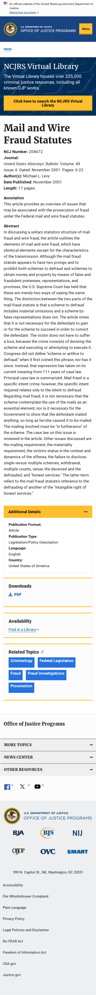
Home (8, 49)
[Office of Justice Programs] (10, 29)
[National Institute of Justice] (77, 836)
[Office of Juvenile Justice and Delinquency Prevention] (18, 855)
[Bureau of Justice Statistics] (47, 839)
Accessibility (13, 885)
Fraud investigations (46, 673)
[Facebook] (9, 788)
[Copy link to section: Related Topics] (41, 651)
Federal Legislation (57, 660)
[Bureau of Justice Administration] (18, 836)
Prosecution (21, 686)
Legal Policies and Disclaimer (26, 930)
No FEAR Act (13, 941)
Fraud (15, 673)
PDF (17, 594)
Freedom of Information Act (24, 952)
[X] (24, 788)
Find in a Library (22, 629)
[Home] (48, 29)
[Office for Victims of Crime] (48, 855)
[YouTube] (39, 788)
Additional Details (24, 511)
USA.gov (9, 964)
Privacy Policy (13, 919)
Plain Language (14, 908)
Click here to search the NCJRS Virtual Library (48, 103)
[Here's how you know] (48, 8)
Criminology (21, 660)
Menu (85, 29)
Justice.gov (12, 975)
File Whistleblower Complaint (25, 896)
